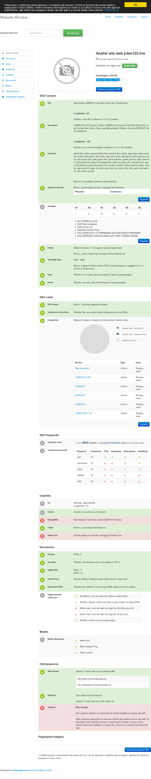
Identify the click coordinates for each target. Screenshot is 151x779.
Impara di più (111, 10)
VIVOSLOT (80, 386)
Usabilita (8, 74)
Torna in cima (11, 52)
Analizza (73, 33)
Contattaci (132, 16)
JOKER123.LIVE (83, 377)
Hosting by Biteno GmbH (40, 770)
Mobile (7, 85)
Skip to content (82, 368)
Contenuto (9, 58)
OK (135, 4)
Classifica (119, 16)
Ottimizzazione (11, 91)
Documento (10, 80)
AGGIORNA (129, 65)
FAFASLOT (80, 395)
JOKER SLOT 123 (83, 413)
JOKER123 (80, 404)
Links (7, 63)
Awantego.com (20, 770)
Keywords (9, 69)
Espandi (144, 199)
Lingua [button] (144, 16)
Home (108, 16)
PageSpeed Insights (14, 96)
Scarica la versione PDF (109, 89)
